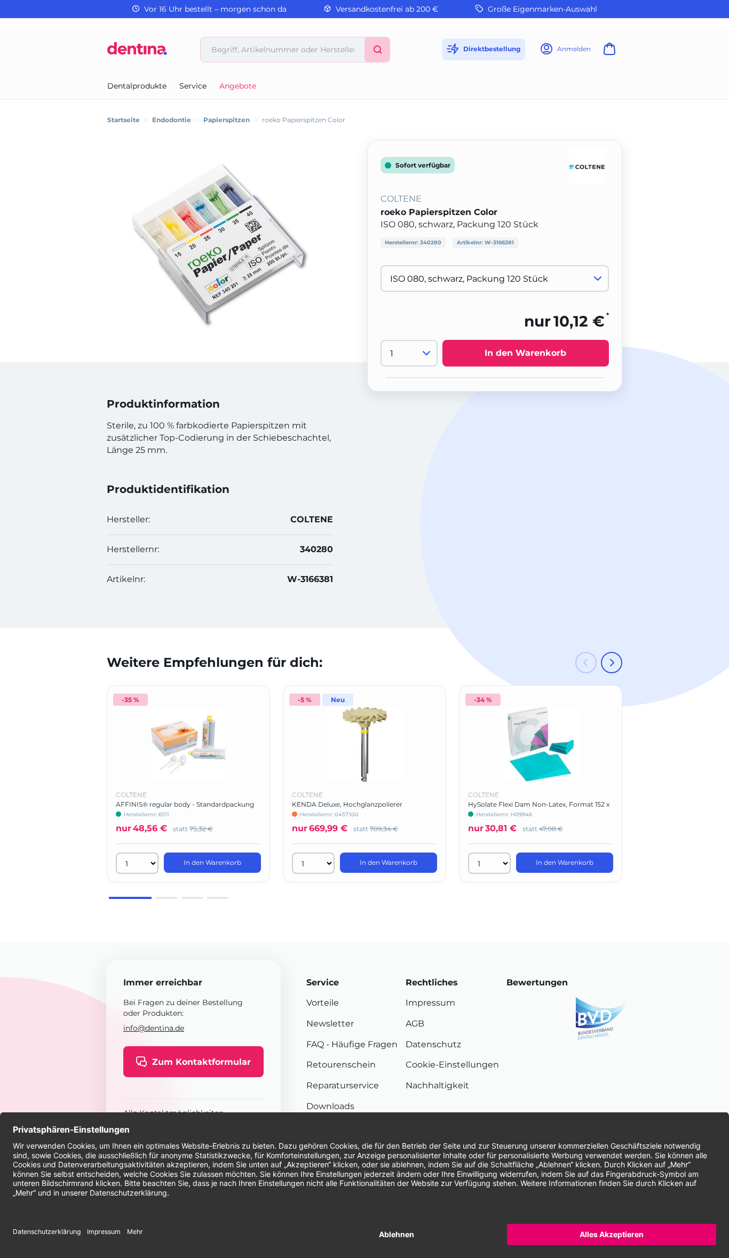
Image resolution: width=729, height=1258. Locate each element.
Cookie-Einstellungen (452, 1065)
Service (193, 86)
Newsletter (330, 1023)
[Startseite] (137, 53)
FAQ (315, 1044)
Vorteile (322, 1003)
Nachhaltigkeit (437, 1085)
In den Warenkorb (525, 353)
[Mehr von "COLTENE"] (587, 166)
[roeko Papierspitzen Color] (228, 246)
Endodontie (171, 120)
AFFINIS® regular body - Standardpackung (185, 804)
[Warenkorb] (611, 52)
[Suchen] (377, 49)
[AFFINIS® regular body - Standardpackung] (188, 744)
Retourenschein (341, 1065)
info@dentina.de (153, 1028)
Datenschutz (433, 1044)
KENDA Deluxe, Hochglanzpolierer (347, 804)
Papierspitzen (226, 120)
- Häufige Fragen (361, 1044)
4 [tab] (217, 898)
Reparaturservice (342, 1085)
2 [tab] (166, 898)
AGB (415, 1023)
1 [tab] (130, 898)
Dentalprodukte (137, 86)
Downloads (330, 1106)
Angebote (237, 86)
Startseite (123, 120)
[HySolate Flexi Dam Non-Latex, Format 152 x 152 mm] (540, 744)
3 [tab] (192, 898)
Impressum (430, 1003)
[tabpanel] (188, 784)
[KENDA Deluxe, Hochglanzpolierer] (364, 744)
